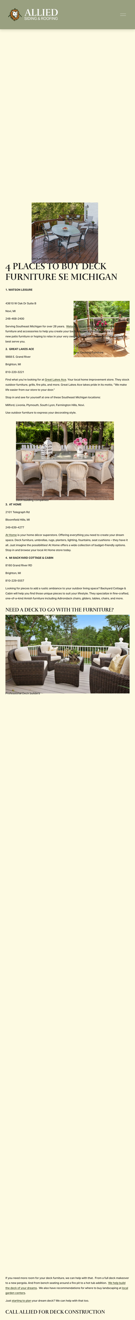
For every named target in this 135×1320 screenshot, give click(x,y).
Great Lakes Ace (55, 379)
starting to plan (21, 1300)
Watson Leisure (76, 326)
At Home (11, 535)
